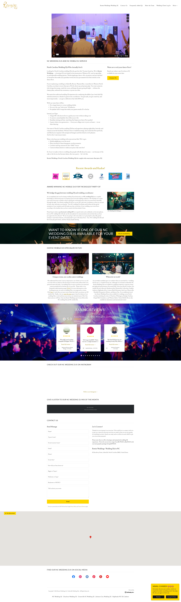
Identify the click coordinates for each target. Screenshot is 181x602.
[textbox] (68, 431)
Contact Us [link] (123, 5)
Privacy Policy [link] (73, 506)
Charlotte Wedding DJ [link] (70, 596)
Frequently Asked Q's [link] (136, 5)
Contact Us (113, 78)
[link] (10, 5)
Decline (158, 597)
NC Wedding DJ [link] (57, 596)
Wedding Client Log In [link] (164, 5)
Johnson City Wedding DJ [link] (103, 596)
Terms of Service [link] (81, 506)
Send (68, 501)
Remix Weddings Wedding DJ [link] (109, 5)
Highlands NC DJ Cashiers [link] (120, 596)
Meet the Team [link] (149, 5)
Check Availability (124, 234)
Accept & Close (171, 597)
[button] (175, 5)
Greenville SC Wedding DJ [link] (86, 596)
